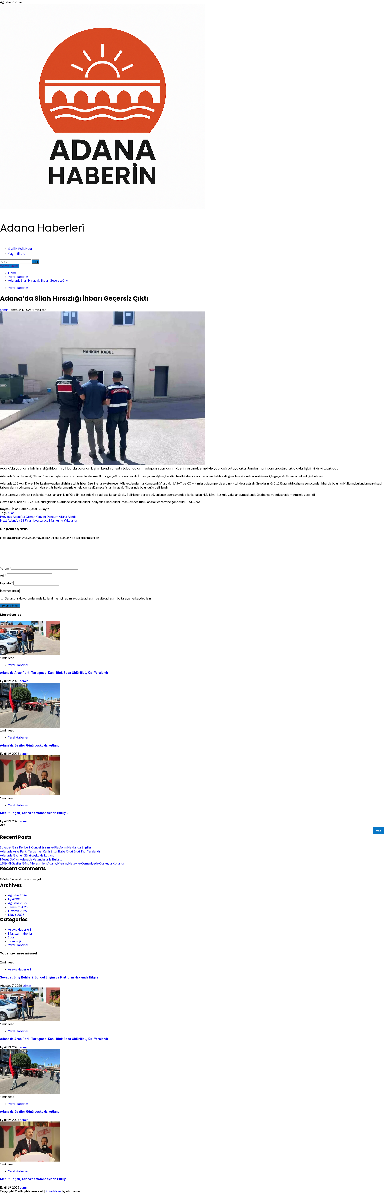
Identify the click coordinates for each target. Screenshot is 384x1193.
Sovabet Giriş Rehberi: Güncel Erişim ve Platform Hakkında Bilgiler (45, 847)
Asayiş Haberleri (19, 929)
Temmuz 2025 (18, 907)
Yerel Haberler (18, 287)
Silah (11, 513)
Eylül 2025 (15, 899)
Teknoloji (14, 941)
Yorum (5, 568)
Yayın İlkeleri (17, 253)
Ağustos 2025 (17, 903)
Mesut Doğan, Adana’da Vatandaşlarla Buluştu (34, 813)
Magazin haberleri (20, 933)
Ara (2, 825)
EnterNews (53, 1191)
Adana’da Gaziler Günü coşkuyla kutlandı (30, 745)
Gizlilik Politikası (20, 248)
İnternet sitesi (9, 590)
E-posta (6, 583)
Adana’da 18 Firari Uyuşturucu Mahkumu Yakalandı (38, 520)
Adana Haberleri (42, 228)
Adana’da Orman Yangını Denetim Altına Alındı (38, 516)
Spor (11, 937)
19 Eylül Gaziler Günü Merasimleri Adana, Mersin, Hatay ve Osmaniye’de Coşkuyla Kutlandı (62, 863)
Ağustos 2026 (17, 895)
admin (4, 309)
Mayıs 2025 (16, 914)
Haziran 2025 (17, 911)
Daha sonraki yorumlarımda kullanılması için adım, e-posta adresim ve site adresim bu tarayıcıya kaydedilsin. (78, 598)
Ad (3, 575)
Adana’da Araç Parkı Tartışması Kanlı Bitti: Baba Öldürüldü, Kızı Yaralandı (54, 673)
